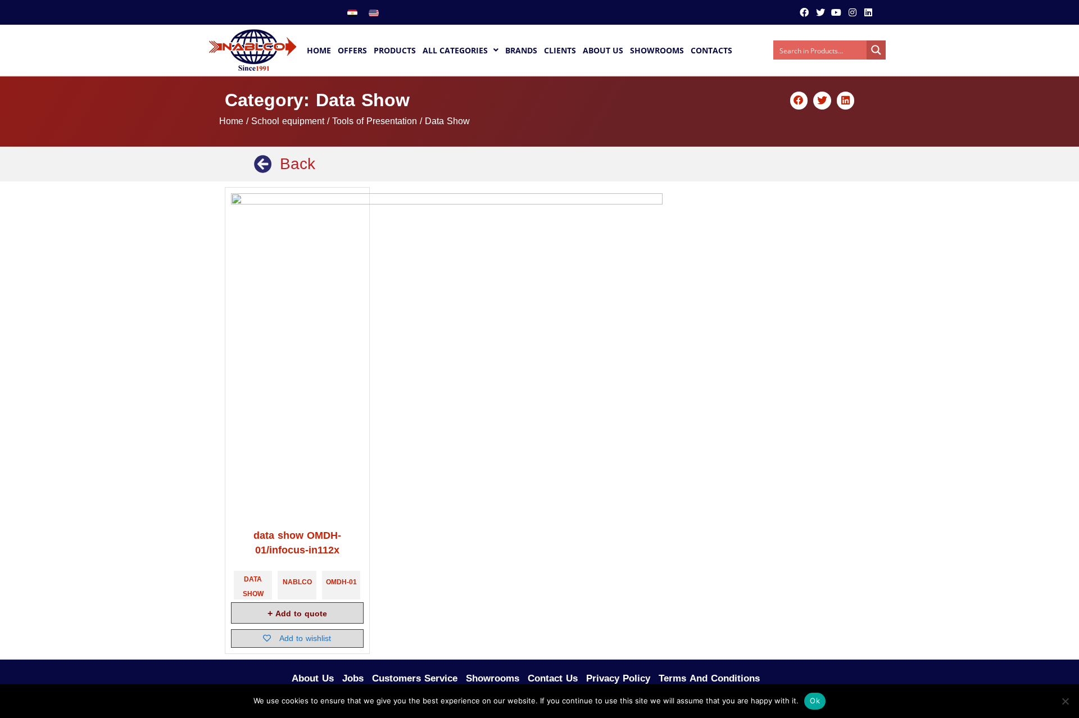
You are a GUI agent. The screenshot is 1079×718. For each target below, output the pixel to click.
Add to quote (300, 613)
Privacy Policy (618, 678)
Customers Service (414, 678)
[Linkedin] (868, 12)
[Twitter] (820, 12)
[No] (1065, 701)
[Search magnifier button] (876, 50)
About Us (313, 678)
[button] (799, 101)
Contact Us (553, 678)
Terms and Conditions (709, 678)
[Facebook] (804, 12)
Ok (815, 700)
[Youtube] (836, 12)
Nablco (297, 582)
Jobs (353, 678)
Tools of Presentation (374, 121)
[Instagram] (852, 12)
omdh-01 (341, 582)
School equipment (287, 121)
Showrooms (492, 678)
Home (231, 121)
